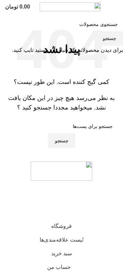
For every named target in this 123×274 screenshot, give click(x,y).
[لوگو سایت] (70, 6)
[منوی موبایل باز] (115, 7)
